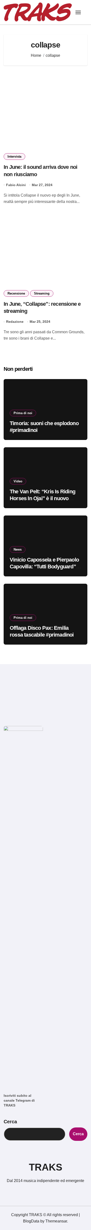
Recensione (16, 293)
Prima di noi (23, 413)
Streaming (42, 293)
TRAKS (45, 1167)
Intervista (14, 156)
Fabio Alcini (16, 185)
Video (18, 481)
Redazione (15, 322)
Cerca (10, 1121)
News (18, 549)
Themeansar (56, 1221)
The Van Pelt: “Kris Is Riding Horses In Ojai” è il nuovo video (42, 498)
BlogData (31, 1221)
